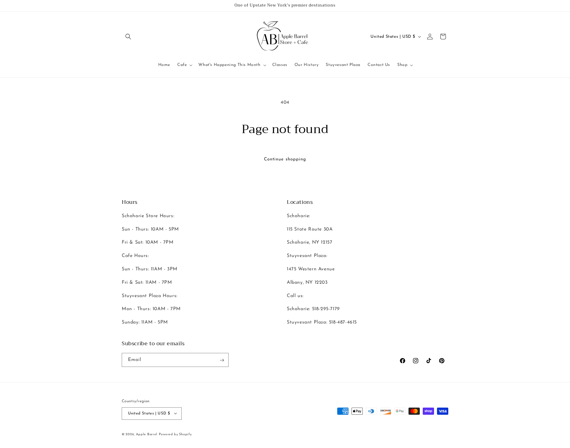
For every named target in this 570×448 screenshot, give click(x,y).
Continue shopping (285, 159)
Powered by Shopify (175, 434)
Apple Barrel (146, 434)
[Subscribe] (221, 360)
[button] (128, 36)
